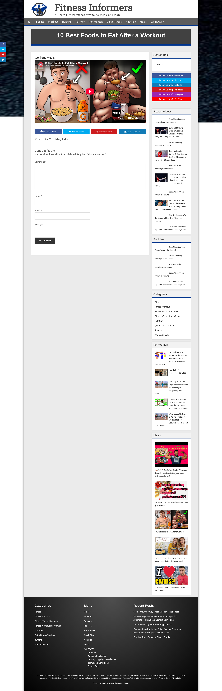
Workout (53, 21)
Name (38, 196)
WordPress (106, 683)
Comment (40, 161)
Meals (143, 21)
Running (67, 21)
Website (39, 225)
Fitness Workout (162, 307)
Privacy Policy (94, 666)
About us (92, 652)
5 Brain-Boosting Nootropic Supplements (152, 624)
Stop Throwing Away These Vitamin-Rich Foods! (156, 612)
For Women (96, 21)
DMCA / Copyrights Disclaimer (102, 659)
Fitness (40, 21)
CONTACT (156, 21)
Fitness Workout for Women (168, 316)
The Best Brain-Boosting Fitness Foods (151, 637)
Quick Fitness (114, 21)
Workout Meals (45, 57)
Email (38, 210)
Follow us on (171, 76)
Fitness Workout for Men (166, 311)
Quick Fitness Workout (165, 325)
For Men (80, 21)
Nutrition (131, 21)
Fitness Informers (94, 7)
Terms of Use (163, 678)
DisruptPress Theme (121, 683)
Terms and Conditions (98, 663)
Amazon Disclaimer (97, 656)
